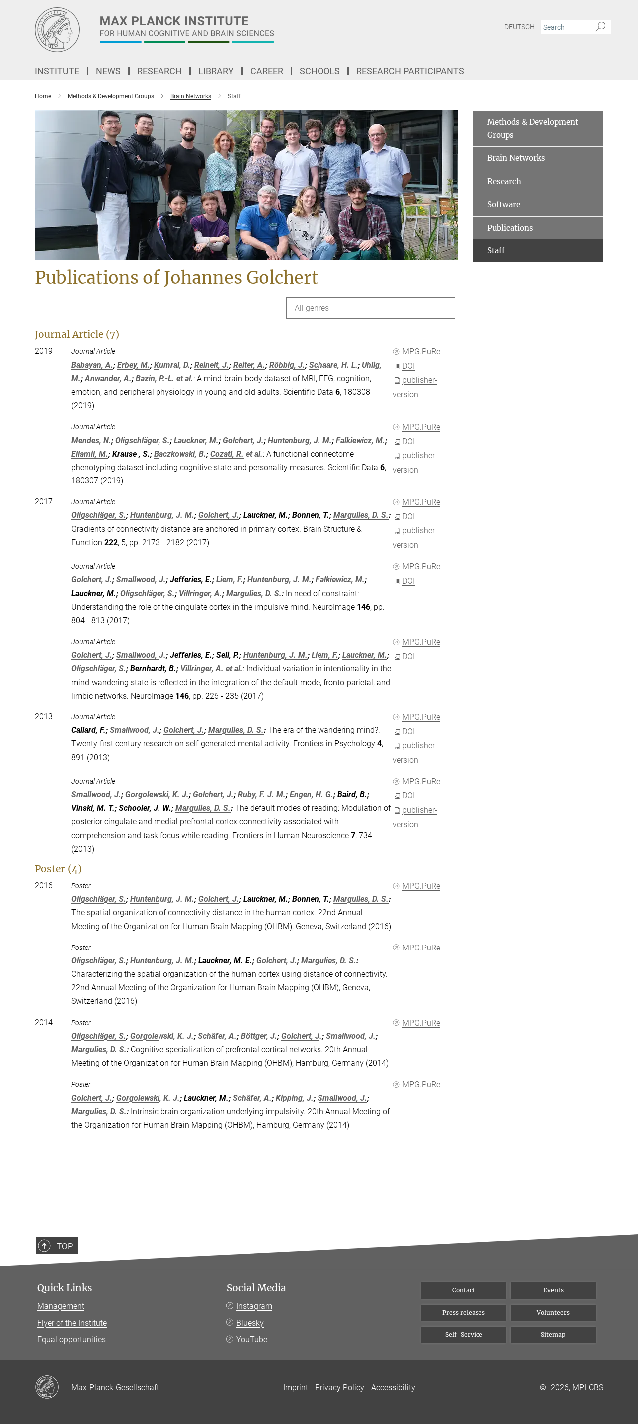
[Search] (600, 27)
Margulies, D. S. (361, 515)
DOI (408, 366)
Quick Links (64, 1288)
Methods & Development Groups (532, 128)
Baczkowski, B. (180, 454)
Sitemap (553, 1334)
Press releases (463, 1312)
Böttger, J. (259, 1036)
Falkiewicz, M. (360, 440)
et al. (184, 378)
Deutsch (519, 27)
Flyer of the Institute (72, 1323)
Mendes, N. (91, 440)
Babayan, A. (92, 365)
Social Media (256, 1288)
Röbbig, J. (287, 365)
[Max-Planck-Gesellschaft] (53, 1388)
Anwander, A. (108, 378)
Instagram (254, 1306)
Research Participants (410, 71)
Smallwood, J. (141, 579)
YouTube (251, 1339)
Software (503, 204)
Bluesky (250, 1323)
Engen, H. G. (311, 794)
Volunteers (553, 1312)
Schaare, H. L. (333, 365)
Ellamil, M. (89, 454)
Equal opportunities (71, 1339)
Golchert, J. (243, 440)
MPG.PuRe (421, 351)
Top (65, 1246)
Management (60, 1306)
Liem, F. (229, 579)
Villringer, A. (200, 593)
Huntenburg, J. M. (300, 440)
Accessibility (393, 1387)
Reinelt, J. (211, 365)
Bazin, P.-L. (155, 378)
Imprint (295, 1387)
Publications (510, 228)
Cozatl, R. (227, 454)
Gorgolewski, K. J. (157, 794)
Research (504, 181)
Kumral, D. (172, 365)
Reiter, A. (249, 365)
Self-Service (463, 1334)
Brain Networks (516, 158)
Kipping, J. (295, 1098)
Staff (496, 250)
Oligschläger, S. (142, 440)
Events (553, 1290)
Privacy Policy (339, 1387)
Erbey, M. (133, 365)
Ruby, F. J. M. (262, 794)
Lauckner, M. (196, 440)
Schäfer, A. (217, 1036)
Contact (463, 1290)
